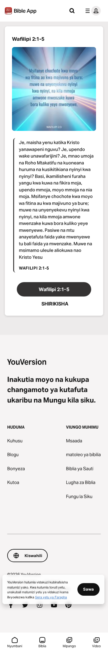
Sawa (88, 589)
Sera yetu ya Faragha (51, 596)
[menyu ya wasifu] (91, 11)
